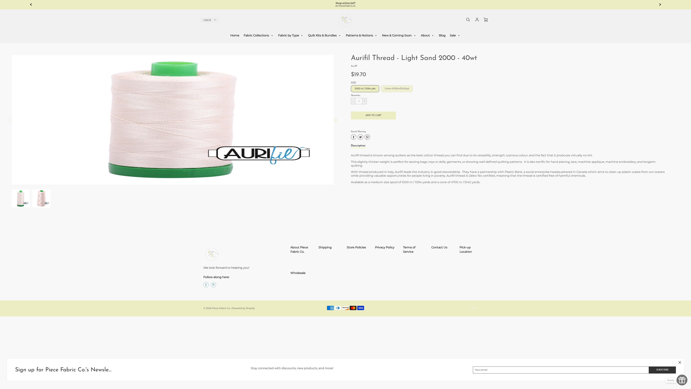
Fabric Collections (257, 35)
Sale (453, 35)
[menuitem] (235, 35)
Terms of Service (409, 249)
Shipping (325, 247)
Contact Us (439, 247)
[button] (373, 115)
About (426, 35)
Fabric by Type (289, 35)
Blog (442, 35)
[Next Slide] (335, 120)
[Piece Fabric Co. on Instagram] (213, 286)
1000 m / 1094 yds (365, 88)
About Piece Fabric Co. (299, 249)
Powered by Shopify (243, 308)
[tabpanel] (21, 198)
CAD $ (207, 20)
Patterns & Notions (360, 35)
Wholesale (298, 273)
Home (234, 35)
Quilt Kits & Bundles (322, 35)
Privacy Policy (384, 247)
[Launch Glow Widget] (682, 380)
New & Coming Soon (397, 35)
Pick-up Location (466, 249)
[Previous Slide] (10, 120)
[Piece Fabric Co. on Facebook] (206, 286)
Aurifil (354, 66)
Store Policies (356, 247)
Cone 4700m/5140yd (397, 88)
